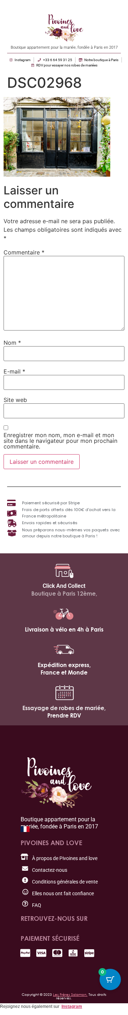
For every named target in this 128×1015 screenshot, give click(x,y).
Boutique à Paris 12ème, (64, 593)
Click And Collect (64, 585)
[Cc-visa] (41, 953)
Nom (12, 342)
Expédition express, (64, 664)
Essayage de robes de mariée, (64, 707)
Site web (15, 400)
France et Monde (64, 672)
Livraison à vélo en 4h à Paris (64, 629)
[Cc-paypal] (25, 953)
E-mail (14, 371)
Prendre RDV (64, 715)
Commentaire (24, 252)
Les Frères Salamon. (70, 994)
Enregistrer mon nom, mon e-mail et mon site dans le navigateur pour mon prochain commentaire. (60, 440)
